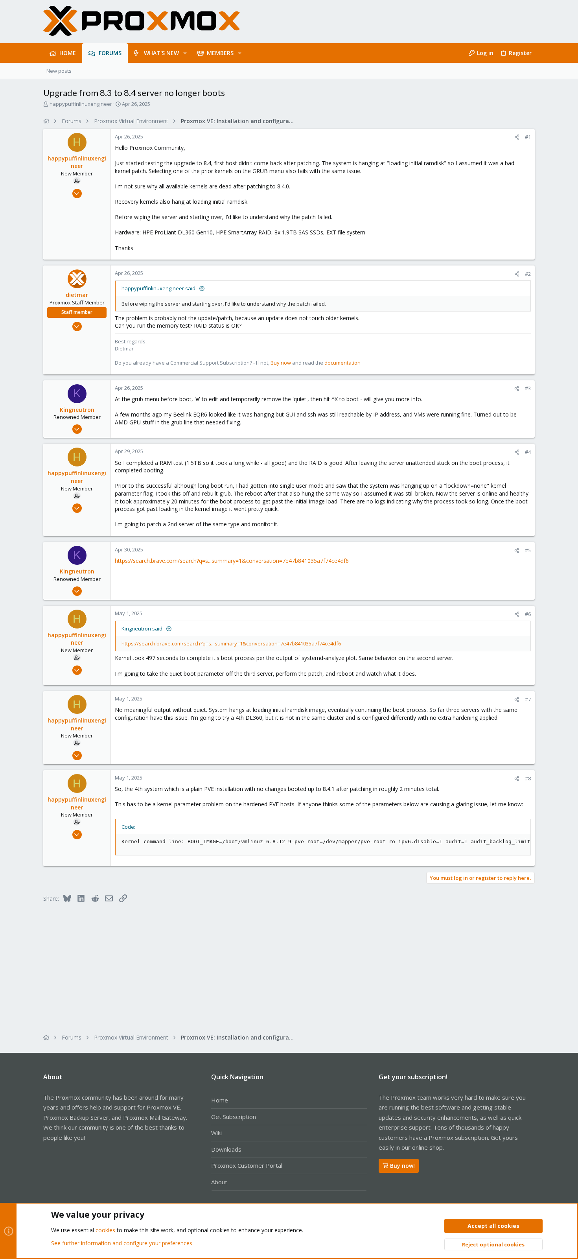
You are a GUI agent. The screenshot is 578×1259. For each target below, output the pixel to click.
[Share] (517, 137)
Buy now (281, 362)
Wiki (216, 1133)
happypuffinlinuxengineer (81, 103)
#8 (528, 778)
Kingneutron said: (142, 628)
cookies (105, 1230)
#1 (528, 136)
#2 (528, 273)
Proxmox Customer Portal (246, 1165)
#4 (528, 451)
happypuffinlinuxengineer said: (159, 288)
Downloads (226, 1149)
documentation (342, 362)
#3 (528, 388)
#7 (528, 699)
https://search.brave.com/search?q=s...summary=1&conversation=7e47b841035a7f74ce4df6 (232, 560)
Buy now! (402, 1165)
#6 (528, 614)
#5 (528, 550)
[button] (185, 53)
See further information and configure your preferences (121, 1243)
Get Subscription (233, 1117)
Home (219, 1100)
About (219, 1182)
